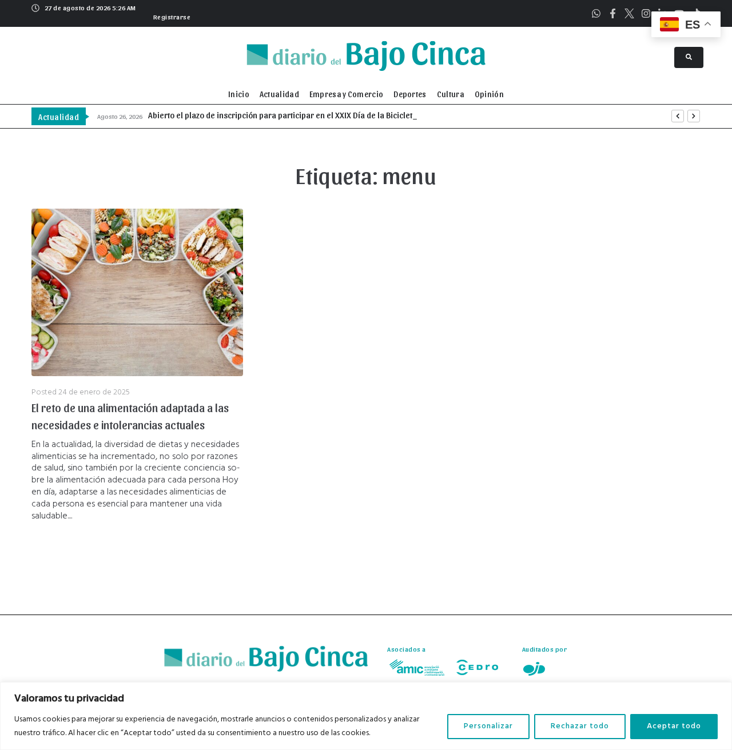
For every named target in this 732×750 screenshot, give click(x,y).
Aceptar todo (674, 726)
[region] (366, 716)
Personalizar (488, 726)
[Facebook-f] (613, 13)
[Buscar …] (688, 57)
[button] (170, 15)
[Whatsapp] (596, 13)
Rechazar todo (580, 726)
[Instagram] (646, 13)
